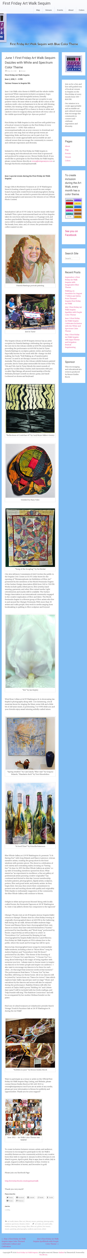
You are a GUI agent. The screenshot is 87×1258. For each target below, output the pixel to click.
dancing (14, 1226)
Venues (48, 10)
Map (38, 10)
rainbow (8, 1224)
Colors (81, 10)
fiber (28, 1226)
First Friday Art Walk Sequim (26, 3)
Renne (23, 71)
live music (46, 1226)
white (27, 1224)
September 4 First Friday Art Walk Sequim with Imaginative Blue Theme (72, 282)
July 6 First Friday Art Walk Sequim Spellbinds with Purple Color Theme (46, 1241)
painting (40, 1221)
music (34, 1221)
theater (22, 1224)
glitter (39, 1226)
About (70, 10)
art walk (11, 1221)
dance (16, 1221)
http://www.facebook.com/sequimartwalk (21, 1181)
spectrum (15, 1224)
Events (60, 10)
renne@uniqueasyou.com (42, 161)
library (28, 1221)
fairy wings (22, 1226)
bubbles (8, 1226)
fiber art (22, 1221)
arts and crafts (47, 1224)
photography (48, 1221)
